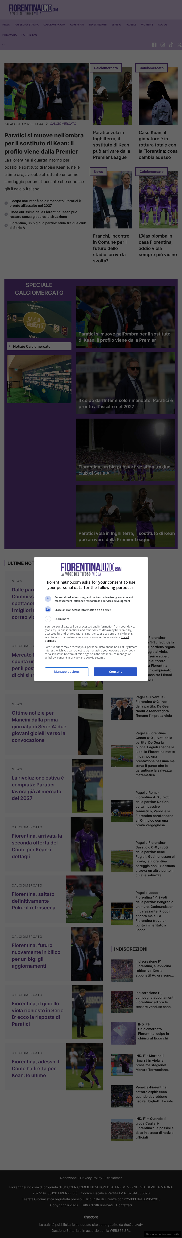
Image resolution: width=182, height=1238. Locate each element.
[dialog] (91, 619)
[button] (91, 619)
